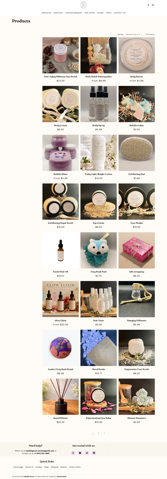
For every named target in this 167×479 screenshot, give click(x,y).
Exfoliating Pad (137, 174)
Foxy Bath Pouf (99, 271)
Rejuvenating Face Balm (98, 418)
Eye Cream (98, 223)
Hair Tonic (98, 320)
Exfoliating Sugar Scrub (60, 223)
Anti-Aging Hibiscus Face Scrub (60, 76)
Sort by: (121, 34)
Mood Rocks (98, 369)
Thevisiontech (61, 476)
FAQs (46, 467)
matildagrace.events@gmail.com (40, 451)
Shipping (54, 467)
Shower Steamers (137, 418)
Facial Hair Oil (60, 271)
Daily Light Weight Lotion (98, 174)
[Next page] (104, 433)
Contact (38, 467)
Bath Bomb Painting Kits (99, 76)
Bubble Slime (60, 174)
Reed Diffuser (60, 418)
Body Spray (99, 125)
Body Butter (136, 76)
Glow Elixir (60, 320)
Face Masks (137, 223)
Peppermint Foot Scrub (136, 369)
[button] (153, 5)
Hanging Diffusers (136, 320)
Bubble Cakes (137, 125)
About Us (29, 467)
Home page (18, 467)
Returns (63, 467)
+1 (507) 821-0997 (41, 453)
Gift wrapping (136, 271)
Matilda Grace (29, 476)
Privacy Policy (75, 467)
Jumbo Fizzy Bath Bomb (60, 369)
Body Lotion (60, 125)
